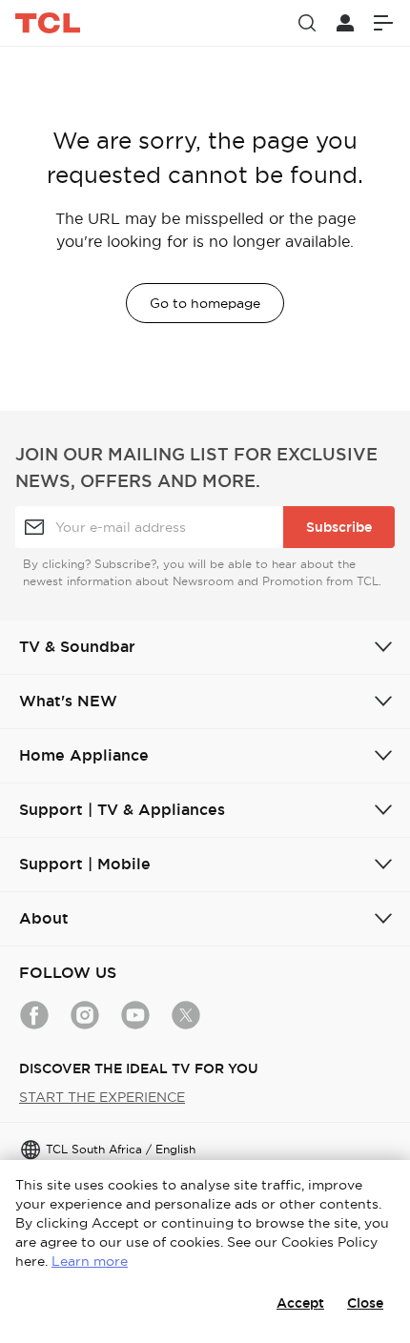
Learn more (89, 1261)
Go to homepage (205, 303)
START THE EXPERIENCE (102, 1097)
